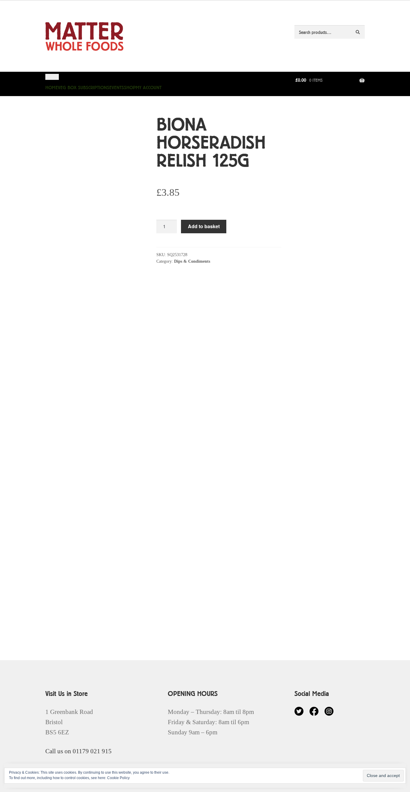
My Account (148, 87)
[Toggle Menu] (52, 77)
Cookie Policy (118, 778)
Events (116, 87)
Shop (130, 87)
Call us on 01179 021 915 (78, 751)
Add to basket (204, 226)
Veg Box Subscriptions (83, 87)
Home (51, 87)
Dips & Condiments (192, 261)
